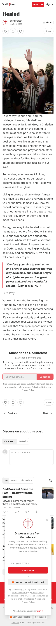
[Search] (50, 480)
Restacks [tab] (23, 441)
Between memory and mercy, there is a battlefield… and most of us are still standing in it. (19, 502)
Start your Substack (22, 617)
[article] (28, 500)
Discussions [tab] (26, 480)
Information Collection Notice (27, 598)
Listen (49, 22)
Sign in (49, 4)
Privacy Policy (37, 592)
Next (45, 413)
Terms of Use (24, 595)
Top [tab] (6, 480)
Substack (15, 622)
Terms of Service (19, 592)
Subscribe (38, 4)
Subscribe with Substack (30, 582)
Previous (12, 413)
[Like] (5, 31)
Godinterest (16, 21)
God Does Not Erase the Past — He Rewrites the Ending (17, 493)
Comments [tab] (9, 441)
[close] (46, 519)
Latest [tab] (14, 480)
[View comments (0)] (13, 31)
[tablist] (15, 441)
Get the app (40, 617)
